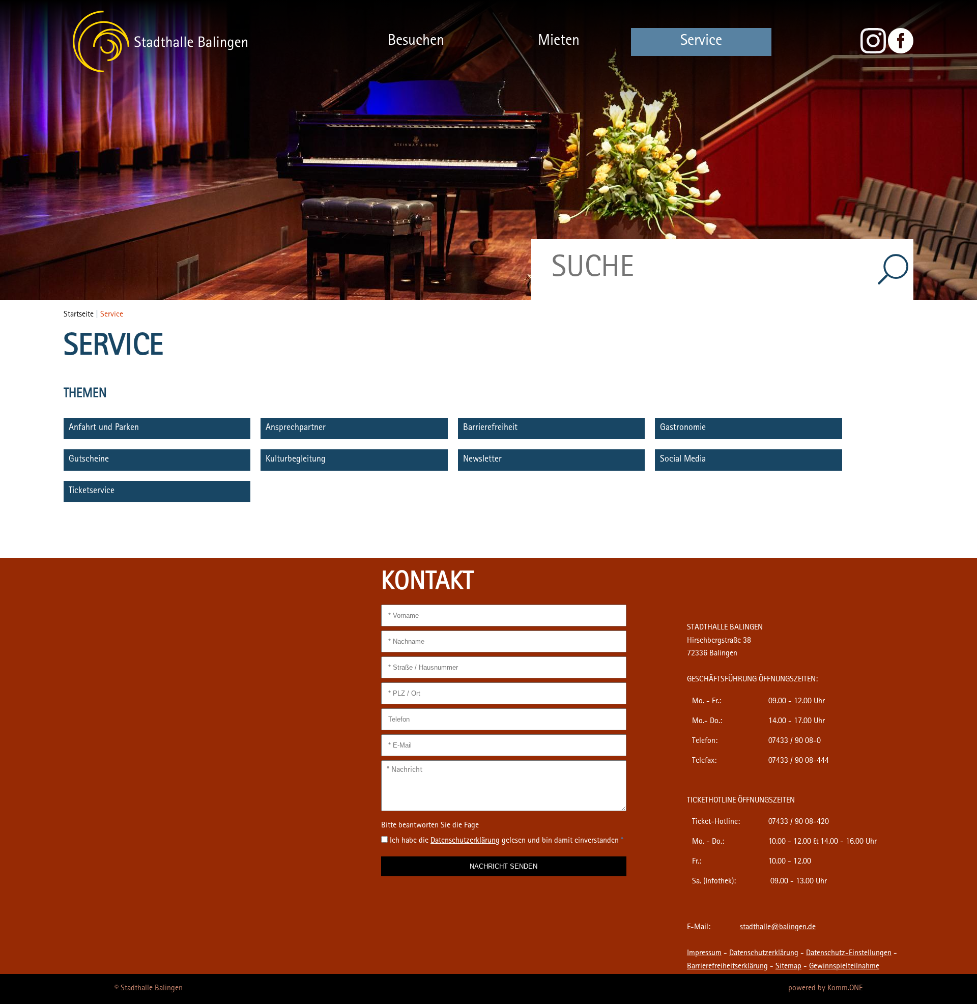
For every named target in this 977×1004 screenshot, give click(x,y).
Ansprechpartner (296, 428)
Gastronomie (683, 428)
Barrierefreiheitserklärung (727, 967)
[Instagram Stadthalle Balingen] (873, 52)
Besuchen (416, 41)
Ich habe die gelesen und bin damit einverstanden (506, 841)
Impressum (704, 954)
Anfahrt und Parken (104, 428)
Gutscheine (89, 460)
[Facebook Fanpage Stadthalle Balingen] (900, 52)
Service (701, 41)
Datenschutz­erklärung (465, 841)
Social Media (683, 460)
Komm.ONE (845, 989)
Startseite (79, 315)
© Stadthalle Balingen (148, 989)
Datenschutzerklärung (763, 954)
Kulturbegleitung (296, 460)
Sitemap (788, 967)
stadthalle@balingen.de (778, 928)
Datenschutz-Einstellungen (849, 954)
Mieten (559, 41)
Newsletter (482, 460)
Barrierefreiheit (490, 428)
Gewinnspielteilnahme (844, 967)
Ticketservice (91, 491)
